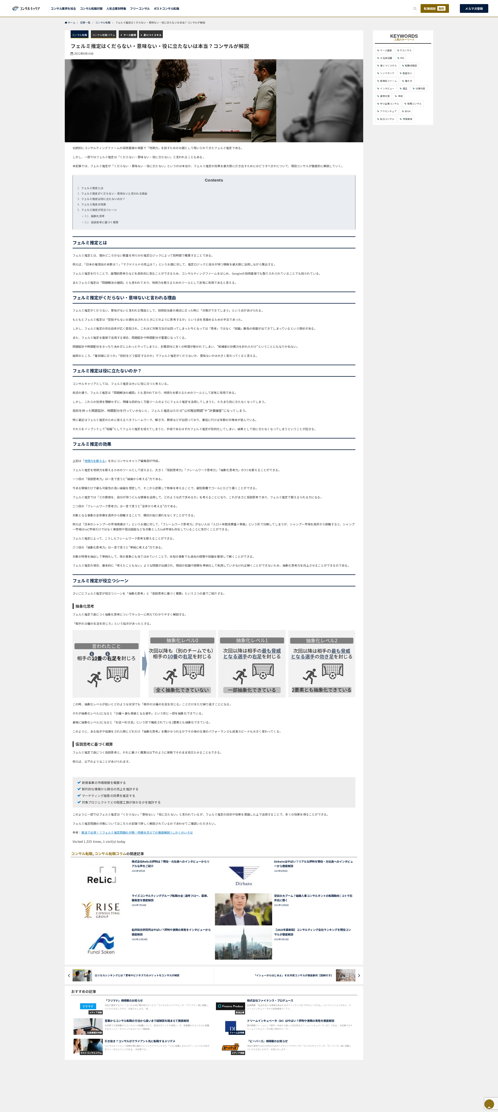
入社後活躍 (386, 57)
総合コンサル (387, 119)
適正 (405, 88)
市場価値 (407, 119)
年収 (400, 96)
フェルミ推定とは (90, 188)
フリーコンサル (140, 8)
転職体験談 (411, 65)
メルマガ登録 (474, 8)
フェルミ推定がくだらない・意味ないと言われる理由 (112, 193)
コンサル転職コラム (103, 35)
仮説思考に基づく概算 (101, 222)
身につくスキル (152, 35)
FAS (402, 57)
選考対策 (385, 96)
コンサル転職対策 (91, 8)
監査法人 (407, 73)
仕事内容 (420, 88)
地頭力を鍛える (94, 461)
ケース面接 (130, 35)
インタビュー (387, 88)
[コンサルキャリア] (26, 8)
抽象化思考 (95, 216)
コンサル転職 (79, 35)
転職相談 (434, 8)
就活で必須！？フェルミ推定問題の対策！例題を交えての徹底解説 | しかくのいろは (137, 832)
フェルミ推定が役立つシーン (97, 210)
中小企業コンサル (389, 103)
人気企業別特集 (116, 8)
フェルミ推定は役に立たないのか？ (101, 199)
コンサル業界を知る (63, 8)
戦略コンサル (414, 103)
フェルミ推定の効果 (91, 204)
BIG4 (407, 111)
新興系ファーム (388, 80)
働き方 (408, 80)
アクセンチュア (388, 111)
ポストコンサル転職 (166, 8)
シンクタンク (387, 73)
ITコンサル (406, 50)
